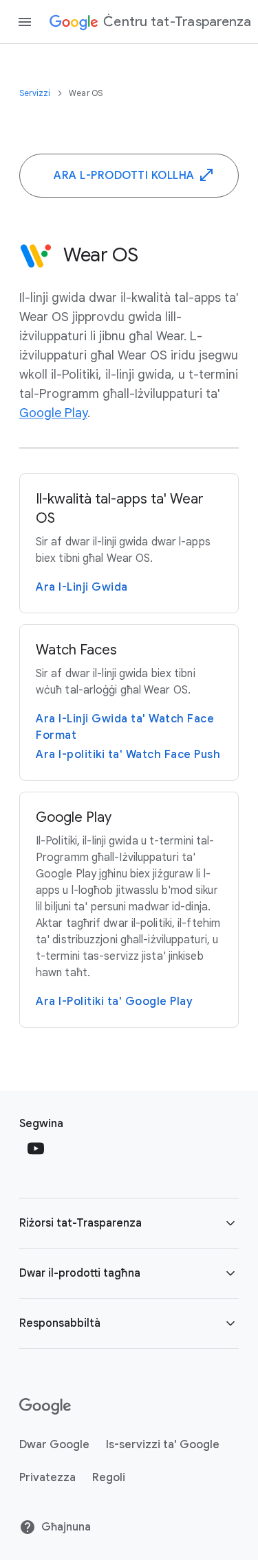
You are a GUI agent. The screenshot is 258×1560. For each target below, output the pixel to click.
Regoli (108, 1478)
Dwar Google (54, 1445)
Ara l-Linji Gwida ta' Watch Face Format (125, 727)
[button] (129, 1223)
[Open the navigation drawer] (24, 21)
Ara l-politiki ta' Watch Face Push (128, 754)
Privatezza (47, 1478)
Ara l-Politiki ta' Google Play (114, 1001)
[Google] (45, 1406)
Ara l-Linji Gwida (82, 587)
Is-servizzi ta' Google (162, 1445)
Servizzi (36, 93)
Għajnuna (66, 1527)
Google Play (53, 413)
